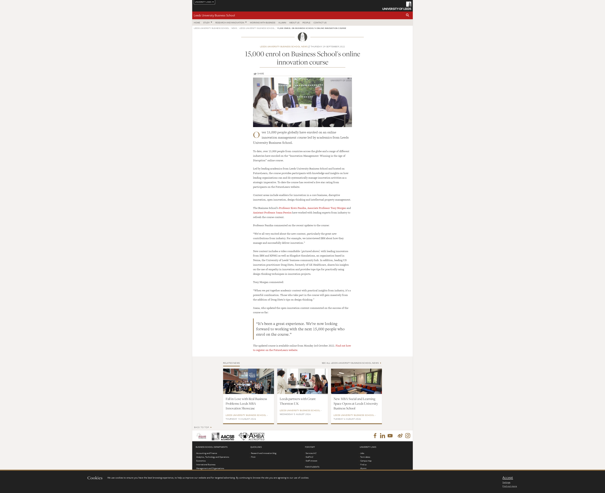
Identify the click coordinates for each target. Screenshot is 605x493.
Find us (363, 464)
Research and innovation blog (263, 453)
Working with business (262, 22)
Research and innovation (229, 22)
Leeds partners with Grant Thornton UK (298, 401)
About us (294, 22)
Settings (506, 482)
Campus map (366, 460)
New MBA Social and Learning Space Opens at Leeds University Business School (356, 403)
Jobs (362, 453)
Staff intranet (311, 460)
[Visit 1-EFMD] (202, 435)
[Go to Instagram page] (407, 435)
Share (260, 73)
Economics (201, 460)
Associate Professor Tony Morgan (326, 208)
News (234, 28)
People (306, 22)
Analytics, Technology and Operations (212, 456)
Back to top (201, 427)
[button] (407, 15)
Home (197, 22)
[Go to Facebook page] (374, 435)
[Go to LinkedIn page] (382, 435)
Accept (507, 477)
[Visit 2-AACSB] (222, 435)
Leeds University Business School (214, 15)
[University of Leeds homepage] (396, 6)
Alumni (282, 22)
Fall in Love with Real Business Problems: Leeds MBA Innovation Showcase (246, 403)
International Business (205, 464)
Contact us (320, 22)
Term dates (365, 456)
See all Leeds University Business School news (350, 363)
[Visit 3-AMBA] (251, 435)
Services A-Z (311, 453)
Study (206, 22)
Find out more (509, 486)
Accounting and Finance (206, 453)
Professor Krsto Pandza (292, 208)
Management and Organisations (210, 468)
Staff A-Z (309, 456)
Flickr (253, 456)
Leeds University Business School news (284, 46)
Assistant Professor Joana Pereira (272, 212)
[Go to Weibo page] (400, 435)
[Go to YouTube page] (390, 435)
